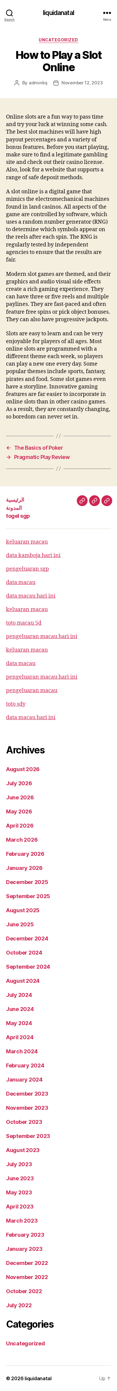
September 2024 (28, 967)
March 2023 (22, 1221)
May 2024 (19, 1023)
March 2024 (22, 1051)
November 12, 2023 (82, 83)
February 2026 (25, 854)
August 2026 (23, 769)
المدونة (14, 508)
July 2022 (19, 1305)
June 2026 (20, 797)
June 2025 (20, 924)
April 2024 (19, 1037)
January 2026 (24, 868)
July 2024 (19, 995)
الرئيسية (15, 499)
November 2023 (27, 1108)
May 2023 (19, 1192)
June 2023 (20, 1178)
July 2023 (19, 1164)
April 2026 (19, 825)
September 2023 (28, 1136)
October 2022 (24, 1291)
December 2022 (27, 1263)
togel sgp (18, 516)
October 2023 (24, 1122)
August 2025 (23, 910)
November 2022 (27, 1277)
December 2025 (27, 882)
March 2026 (22, 840)
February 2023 (25, 1235)
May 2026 (19, 811)
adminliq (38, 83)
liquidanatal (58, 13)
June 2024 (20, 1009)
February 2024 (25, 1065)
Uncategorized (58, 39)
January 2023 (24, 1249)
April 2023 (19, 1206)
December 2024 (27, 938)
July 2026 (19, 783)
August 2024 (23, 981)
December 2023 (27, 1094)
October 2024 (24, 952)
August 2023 (23, 1150)
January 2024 (24, 1079)
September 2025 (28, 896)
